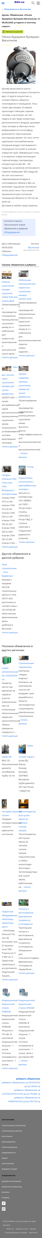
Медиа (5, 1158)
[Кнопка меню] (3, 3)
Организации (8, 1163)
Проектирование (9, 1147)
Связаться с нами (22, 1229)
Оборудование (12, 232)
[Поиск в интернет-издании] (33, 3)
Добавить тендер (9, 1169)
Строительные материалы (14, 1125)
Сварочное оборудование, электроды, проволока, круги (9, 919)
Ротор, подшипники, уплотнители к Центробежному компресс (27, 478)
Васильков (33, 247)
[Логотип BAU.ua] (19, 2)
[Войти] (38, 3)
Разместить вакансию (12, 1187)
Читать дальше (10, 357)
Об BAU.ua (10, 1229)
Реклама (6, 1192)
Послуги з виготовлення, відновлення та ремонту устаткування (26, 916)
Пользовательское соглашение (16, 1232)
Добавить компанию (11, 1181)
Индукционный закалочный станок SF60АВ (27, 1004)
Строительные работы (12, 1131)
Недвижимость (9, 1153)
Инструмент (7, 1136)
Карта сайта (33, 1232)
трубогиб (7, 757)
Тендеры (5, 1198)
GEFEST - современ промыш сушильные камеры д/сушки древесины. (25, 385)
